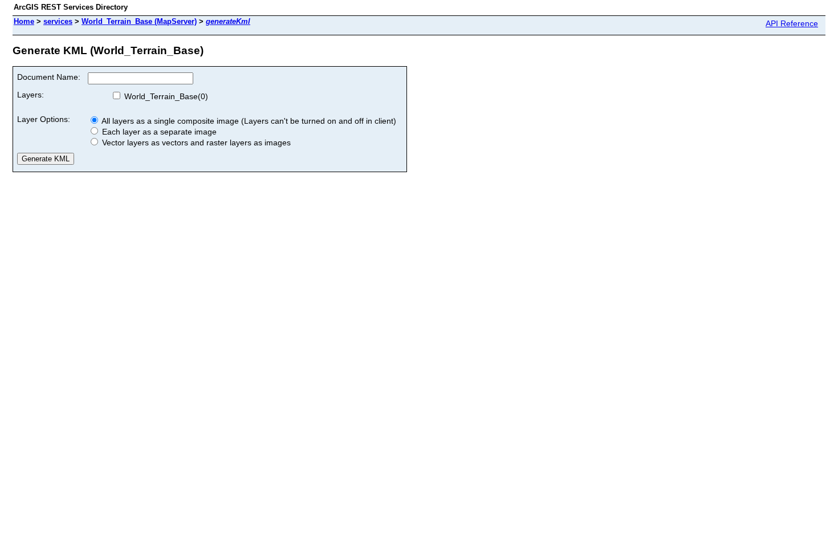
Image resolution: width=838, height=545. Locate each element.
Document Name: (48, 77)
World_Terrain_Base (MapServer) (139, 21)
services (57, 21)
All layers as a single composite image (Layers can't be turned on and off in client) (248, 120)
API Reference (792, 23)
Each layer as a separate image (158, 131)
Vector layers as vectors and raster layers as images (195, 142)
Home (24, 21)
